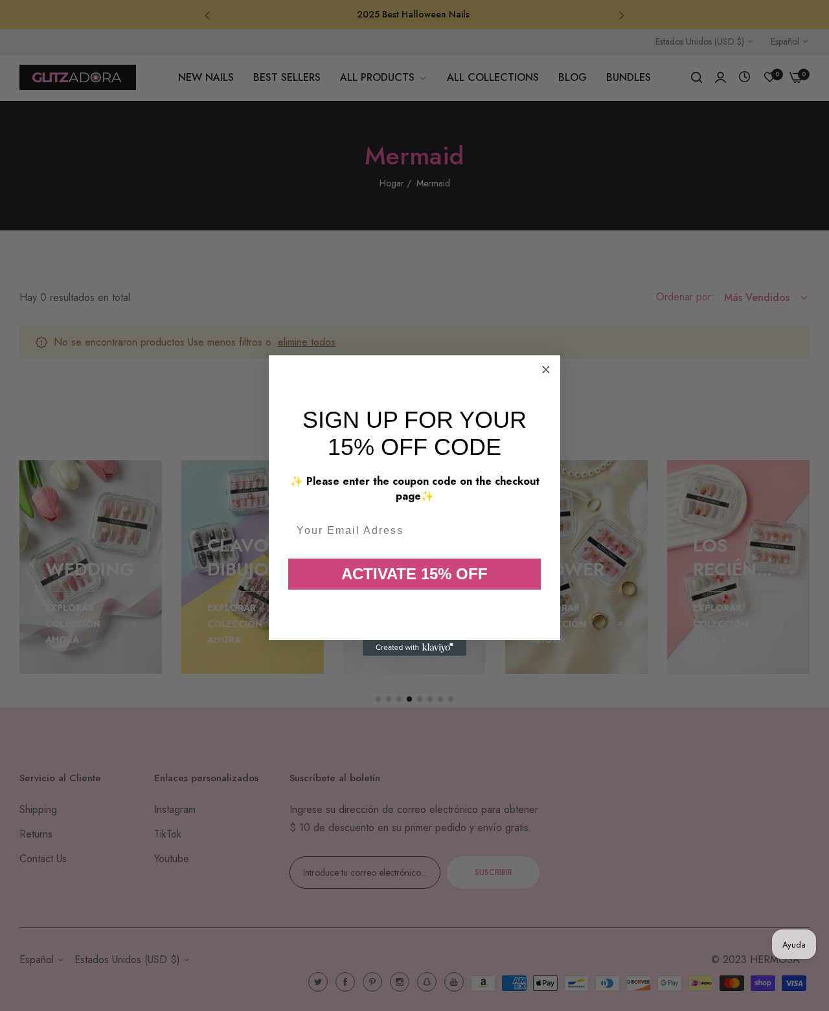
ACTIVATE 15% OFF (414, 574)
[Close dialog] (546, 369)
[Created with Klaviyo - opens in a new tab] (414, 648)
